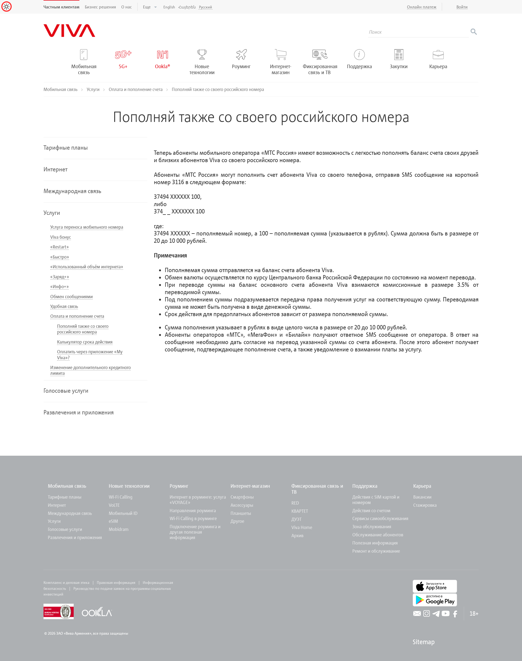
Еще (147, 7)
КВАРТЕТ (299, 511)
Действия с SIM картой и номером (375, 499)
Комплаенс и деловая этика (66, 582)
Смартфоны (242, 497)
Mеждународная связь (70, 513)
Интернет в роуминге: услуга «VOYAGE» (198, 499)
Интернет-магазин (250, 486)
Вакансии (422, 497)
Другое (237, 521)
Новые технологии (129, 486)
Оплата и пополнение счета (136, 89)
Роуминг (179, 486)
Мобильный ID (123, 513)
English (169, 7)
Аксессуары (242, 505)
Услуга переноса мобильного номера (86, 227)
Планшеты (241, 513)
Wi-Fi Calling (120, 497)
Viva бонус (60, 237)
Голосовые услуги (65, 529)
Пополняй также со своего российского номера (82, 329)
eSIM (113, 521)
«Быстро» (59, 257)
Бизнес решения (100, 7)
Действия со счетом (371, 510)
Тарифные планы (64, 497)
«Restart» (59, 247)
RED (295, 503)
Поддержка (364, 486)
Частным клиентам (61, 7)
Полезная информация (375, 543)
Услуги (94, 89)
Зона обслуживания (371, 526)
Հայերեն (187, 7)
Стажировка (425, 505)
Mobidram (119, 529)
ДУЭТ (296, 519)
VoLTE (114, 505)
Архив (297, 535)
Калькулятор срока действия (85, 342)
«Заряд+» (59, 276)
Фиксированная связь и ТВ (317, 489)
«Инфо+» (59, 286)
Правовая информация (116, 582)
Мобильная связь (61, 89)
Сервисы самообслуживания (380, 518)
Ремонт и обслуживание (376, 551)
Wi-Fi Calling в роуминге (193, 518)
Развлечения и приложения (75, 537)
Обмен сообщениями (71, 296)
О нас (126, 7)
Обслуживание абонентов (377, 534)
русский (205, 7)
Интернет (57, 505)
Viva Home (301, 527)
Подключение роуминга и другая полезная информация (195, 532)
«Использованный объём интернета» (86, 266)
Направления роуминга (193, 510)
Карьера (422, 486)
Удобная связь (64, 306)
